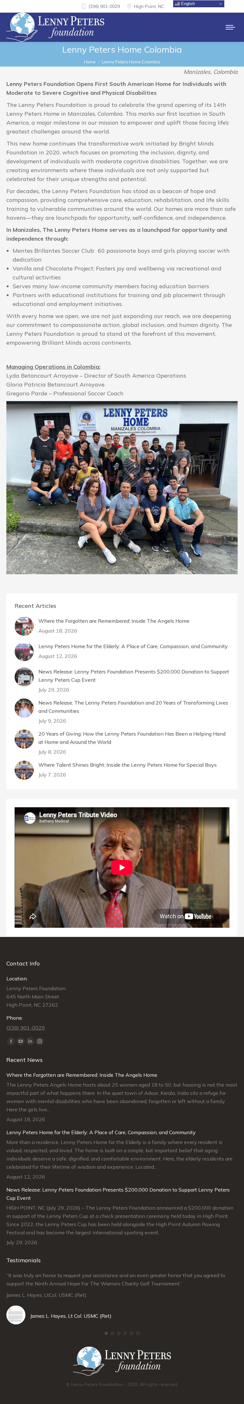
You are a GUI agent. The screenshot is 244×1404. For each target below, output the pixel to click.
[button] (106, 1333)
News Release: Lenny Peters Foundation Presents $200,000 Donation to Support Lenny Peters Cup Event (133, 675)
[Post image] (24, 626)
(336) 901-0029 (104, 6)
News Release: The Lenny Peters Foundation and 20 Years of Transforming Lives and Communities (133, 706)
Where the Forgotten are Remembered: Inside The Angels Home (113, 621)
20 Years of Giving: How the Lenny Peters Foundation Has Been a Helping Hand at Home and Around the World (132, 738)
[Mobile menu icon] (230, 27)
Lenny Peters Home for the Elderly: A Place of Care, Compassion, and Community (133, 646)
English (187, 3)
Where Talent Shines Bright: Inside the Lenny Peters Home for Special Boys (127, 765)
